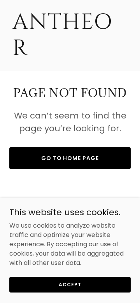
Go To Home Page (70, 158)
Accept (70, 284)
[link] (70, 52)
